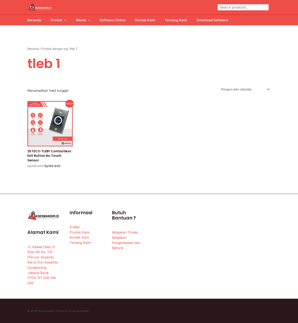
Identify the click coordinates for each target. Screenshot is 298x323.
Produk (56, 20)
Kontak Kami (145, 20)
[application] (64, 20)
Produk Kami (79, 232)
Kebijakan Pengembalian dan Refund (126, 243)
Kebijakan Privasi (125, 232)
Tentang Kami (176, 20)
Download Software (212, 20)
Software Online (112, 20)
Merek (81, 20)
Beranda (34, 20)
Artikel (74, 227)
